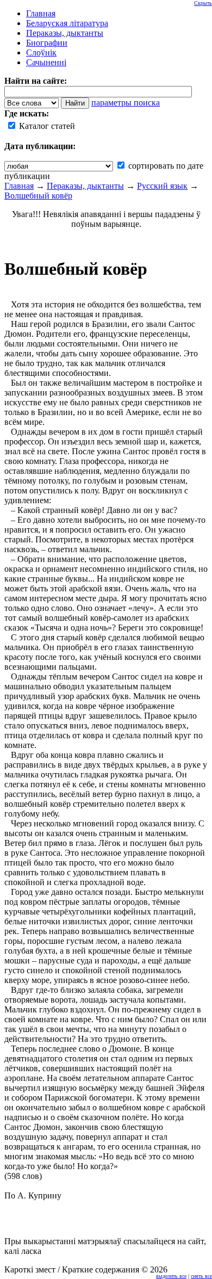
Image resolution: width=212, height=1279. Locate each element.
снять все (201, 1276)
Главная (19, 185)
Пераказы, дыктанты (85, 185)
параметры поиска (125, 102)
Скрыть (203, 3)
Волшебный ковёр (38, 195)
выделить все (171, 1276)
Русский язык (162, 185)
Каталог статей (46, 126)
